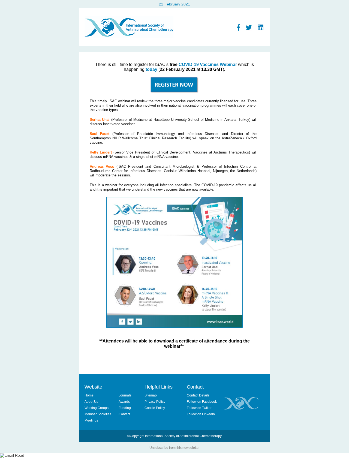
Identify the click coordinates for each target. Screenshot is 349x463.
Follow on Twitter (199, 408)
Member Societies (98, 414)
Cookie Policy (155, 408)
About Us (91, 402)
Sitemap (151, 395)
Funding (125, 408)
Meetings (91, 420)
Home (89, 395)
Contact (124, 414)
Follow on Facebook (202, 402)
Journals (125, 395)
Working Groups (97, 408)
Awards (124, 402)
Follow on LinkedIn (201, 414)
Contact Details (198, 395)
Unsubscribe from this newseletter (174, 448)
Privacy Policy (155, 402)
